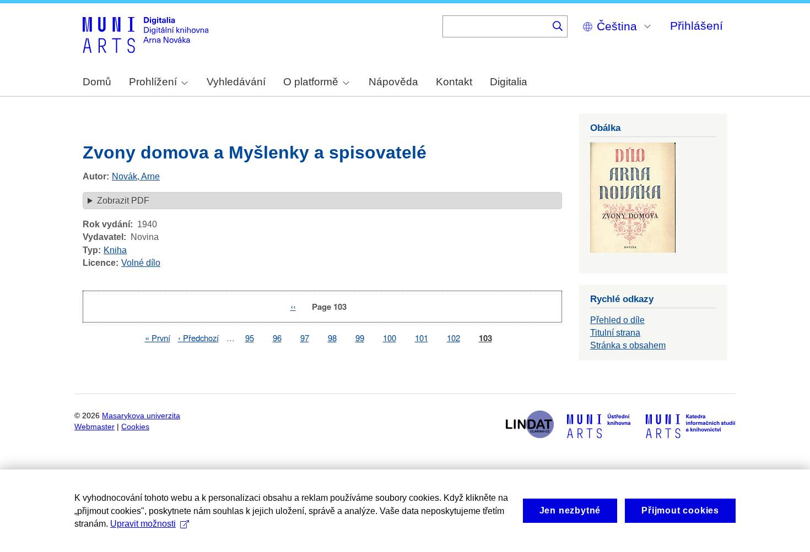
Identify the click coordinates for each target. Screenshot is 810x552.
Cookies (135, 427)
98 (332, 337)
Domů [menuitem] (97, 81)
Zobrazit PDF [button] (123, 200)
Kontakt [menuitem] (454, 81)
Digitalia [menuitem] (508, 81)
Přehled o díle (617, 320)
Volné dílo (140, 262)
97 (304, 337)
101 (421, 337)
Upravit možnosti (143, 523)
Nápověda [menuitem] (393, 81)
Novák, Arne (136, 176)
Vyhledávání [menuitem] (236, 81)
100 (389, 337)
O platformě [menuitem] (310, 81)
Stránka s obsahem (628, 345)
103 (485, 338)
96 (277, 337)
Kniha (115, 250)
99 (359, 337)
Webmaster (94, 427)
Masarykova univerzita (141, 416)
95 (249, 337)
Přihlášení (696, 25)
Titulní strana (615, 332)
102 (453, 337)
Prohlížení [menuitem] (153, 81)
